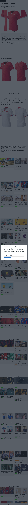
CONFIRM (7, 257)
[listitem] (14, 255)
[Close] (25, 246)
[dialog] (14, 252)
